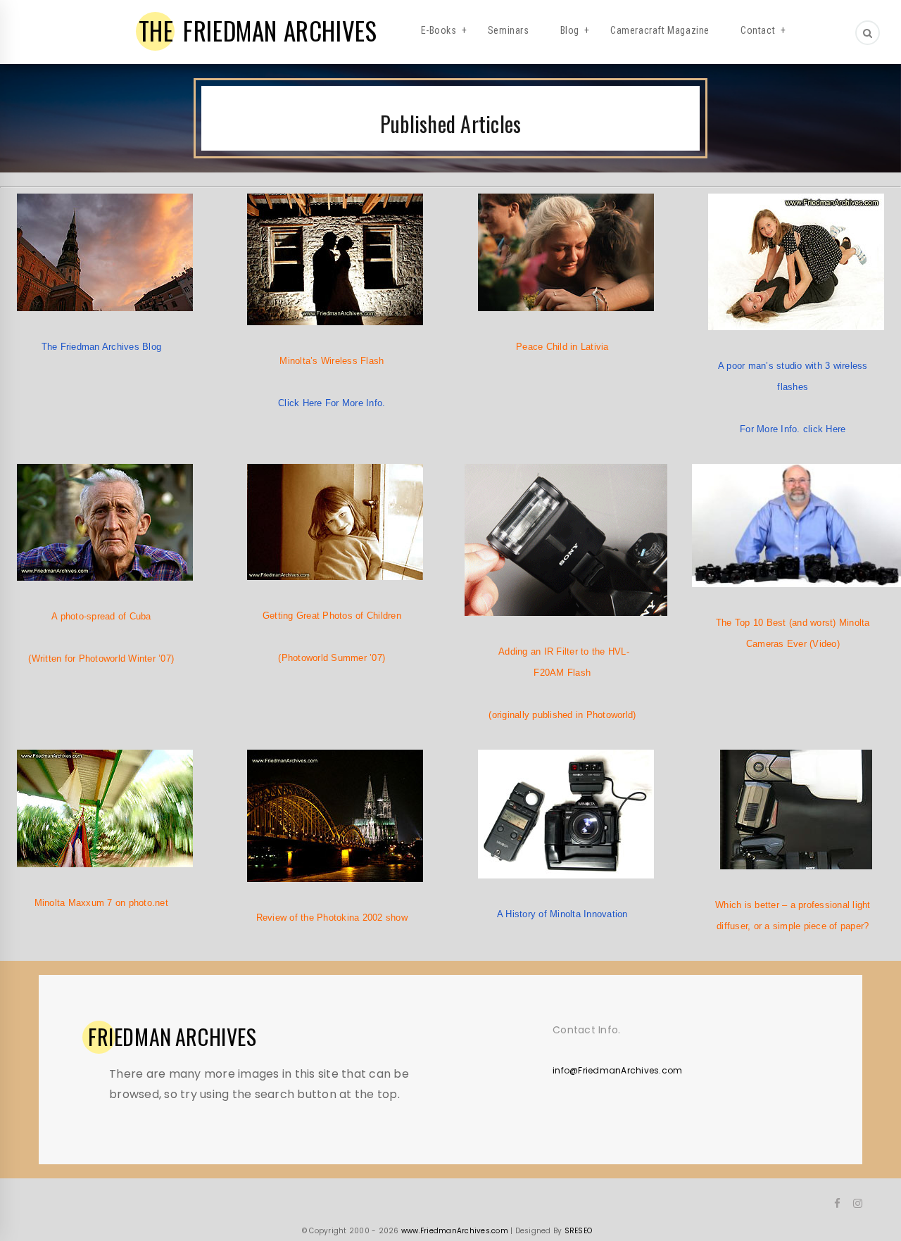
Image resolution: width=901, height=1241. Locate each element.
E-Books (439, 30)
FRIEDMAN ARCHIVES (258, 30)
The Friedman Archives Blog (102, 346)
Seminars (508, 30)
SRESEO (579, 1231)
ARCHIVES (172, 1037)
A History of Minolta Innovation (562, 914)
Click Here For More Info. (331, 403)
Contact (758, 30)
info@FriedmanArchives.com (617, 1070)
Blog (569, 30)
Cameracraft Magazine (660, 30)
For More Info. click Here (792, 429)
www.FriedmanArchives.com (454, 1231)
